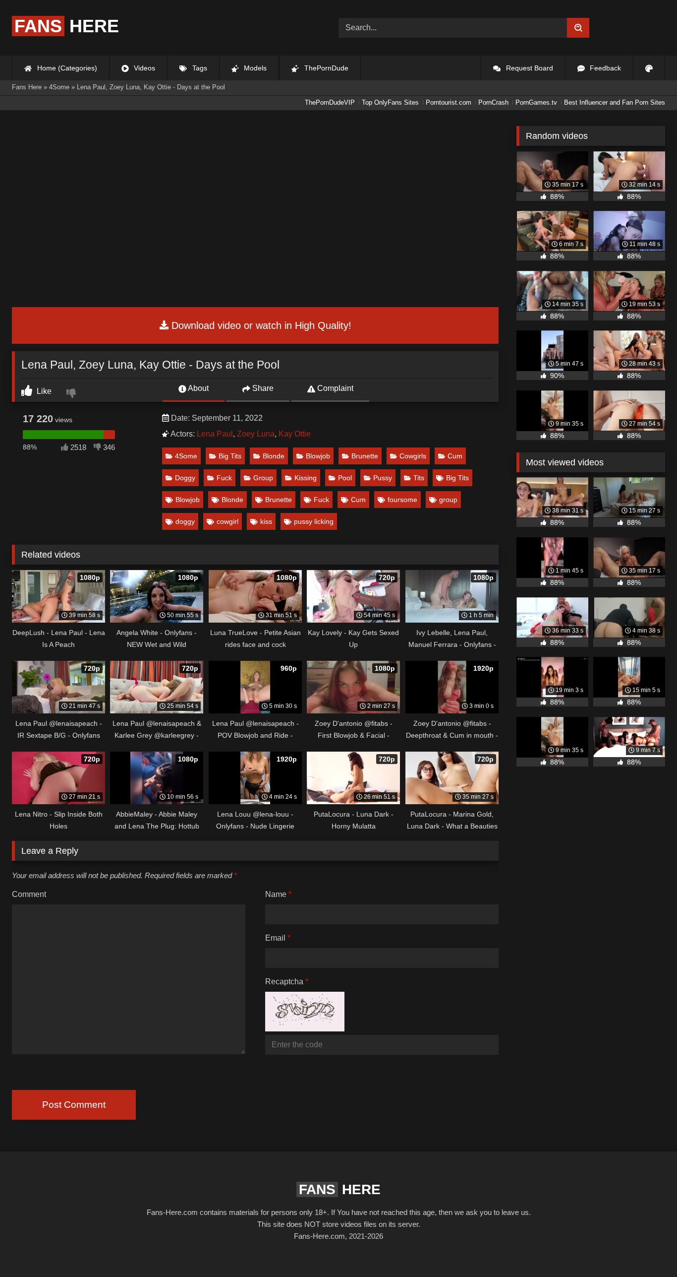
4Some (186, 456)
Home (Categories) (66, 68)
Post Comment (74, 1104)
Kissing (305, 478)
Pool (345, 478)
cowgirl (227, 521)
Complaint (334, 388)
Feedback (604, 68)
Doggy (185, 478)
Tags (198, 68)
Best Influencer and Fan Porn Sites (614, 102)
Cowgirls (412, 456)
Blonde (273, 456)
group (448, 500)
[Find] (578, 28)
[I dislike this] (72, 394)
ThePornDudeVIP (330, 102)
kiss (266, 521)
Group (263, 478)
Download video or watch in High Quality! (260, 325)
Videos (143, 68)
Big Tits (230, 456)
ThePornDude (325, 68)
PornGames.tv (536, 102)
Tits (418, 478)
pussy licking (314, 521)
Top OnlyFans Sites (390, 102)
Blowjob (318, 456)
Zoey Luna (256, 434)
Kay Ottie (295, 434)
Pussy (382, 478)
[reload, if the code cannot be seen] (304, 1028)
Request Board (528, 68)
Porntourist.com (448, 102)
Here (66, 26)
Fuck (224, 478)
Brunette (364, 456)
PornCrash (493, 102)
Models (254, 68)
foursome (402, 500)
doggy (185, 521)
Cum (455, 456)
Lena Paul (215, 434)
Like (43, 391)
